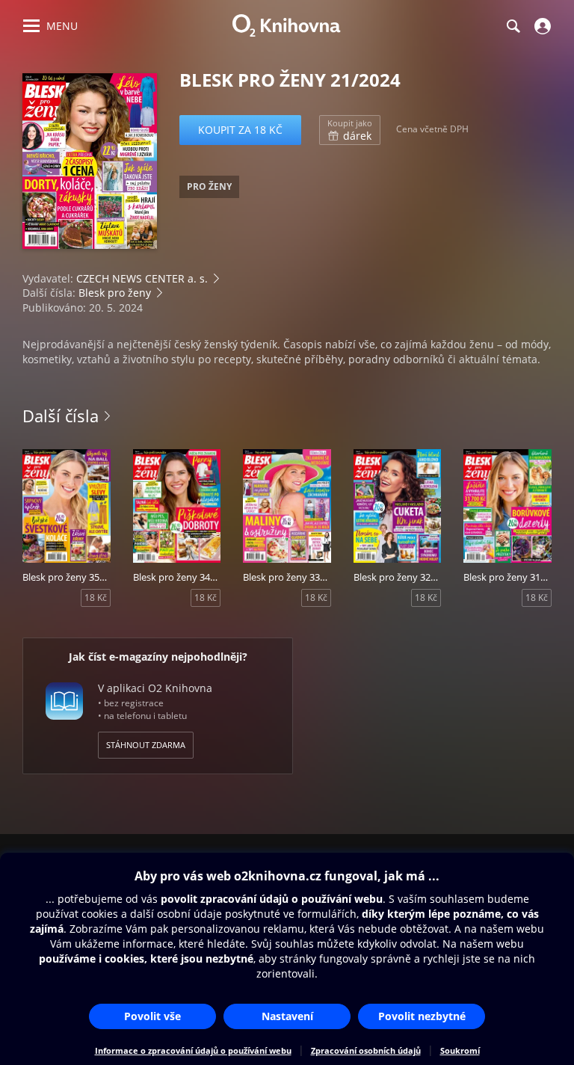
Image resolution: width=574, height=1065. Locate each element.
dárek (349, 130)
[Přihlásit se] (541, 26)
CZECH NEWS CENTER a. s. (142, 278)
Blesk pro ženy (114, 292)
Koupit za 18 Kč (240, 130)
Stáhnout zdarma (145, 744)
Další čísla (60, 415)
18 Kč (95, 597)
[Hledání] (513, 26)
